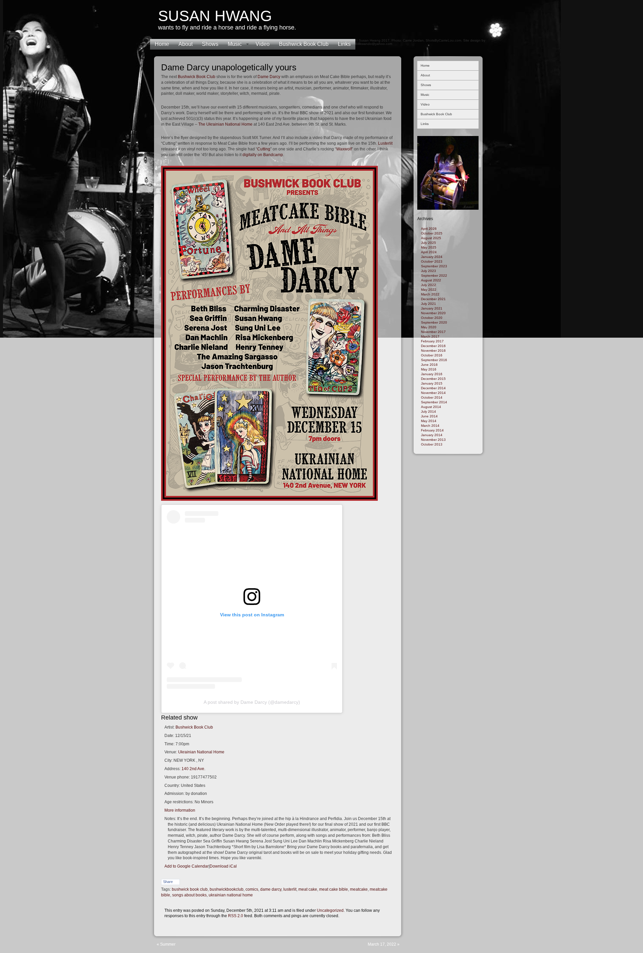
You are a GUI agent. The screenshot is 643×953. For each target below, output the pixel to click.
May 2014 (428, 421)
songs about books (189, 895)
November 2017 (433, 332)
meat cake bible (333, 889)
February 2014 (432, 430)
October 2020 (431, 318)
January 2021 (431, 308)
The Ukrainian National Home (225, 124)
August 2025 (431, 238)
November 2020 (433, 313)
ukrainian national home (231, 895)
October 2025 (431, 233)
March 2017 (430, 336)
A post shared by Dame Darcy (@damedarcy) (252, 702)
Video (263, 44)
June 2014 (429, 416)
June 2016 (429, 364)
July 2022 (428, 285)
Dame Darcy (269, 76)
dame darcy (270, 889)
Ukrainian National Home (201, 752)
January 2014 (431, 435)
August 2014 (431, 407)
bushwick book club (190, 889)
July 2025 (428, 243)
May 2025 (428, 247)
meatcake (359, 889)
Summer (167, 944)
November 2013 (433, 439)
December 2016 (433, 346)
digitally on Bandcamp (262, 154)
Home (162, 44)
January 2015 (431, 383)
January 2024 (431, 257)
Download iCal (223, 866)
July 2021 (428, 303)
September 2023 (434, 266)
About (185, 44)
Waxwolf (344, 149)
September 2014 (434, 402)
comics (251, 889)
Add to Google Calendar (186, 866)
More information (179, 810)
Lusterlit (385, 143)
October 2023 (431, 261)
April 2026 (429, 228)
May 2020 (428, 327)
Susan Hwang (215, 15)
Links (344, 44)
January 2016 (431, 374)
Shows (210, 44)
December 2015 (433, 379)
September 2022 (434, 275)
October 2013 (431, 444)
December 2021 (433, 299)
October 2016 (431, 355)
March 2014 (430, 425)
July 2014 (428, 411)
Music (235, 44)
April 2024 (429, 252)
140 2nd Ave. (193, 768)
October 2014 (431, 397)
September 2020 (434, 322)
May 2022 (428, 289)
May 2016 (428, 369)
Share (168, 882)
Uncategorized (330, 910)
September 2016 (434, 360)
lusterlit (289, 889)
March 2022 (430, 294)
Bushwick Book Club (304, 44)
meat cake (307, 889)
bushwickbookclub (226, 889)
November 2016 (433, 350)
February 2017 (432, 341)
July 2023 (428, 271)
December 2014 (433, 388)
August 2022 (431, 280)
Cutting (263, 149)
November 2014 (433, 393)
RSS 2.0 (235, 915)
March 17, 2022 (382, 944)
